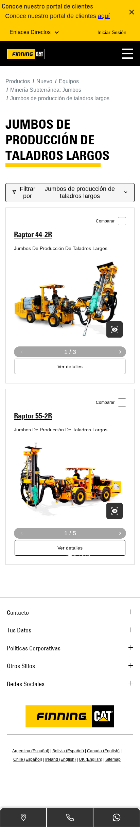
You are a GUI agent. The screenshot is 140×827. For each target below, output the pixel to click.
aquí (104, 16)
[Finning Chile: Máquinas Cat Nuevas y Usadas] (26, 55)
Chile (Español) (27, 759)
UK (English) (90, 759)
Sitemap (113, 759)
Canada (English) (103, 751)
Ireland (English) (60, 759)
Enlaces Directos (31, 32)
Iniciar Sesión (112, 32)
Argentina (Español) (30, 751)
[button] (128, 53)
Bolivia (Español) (68, 751)
